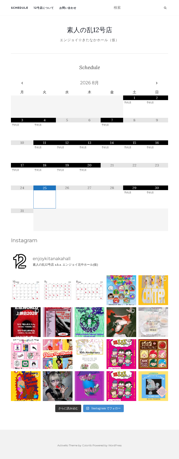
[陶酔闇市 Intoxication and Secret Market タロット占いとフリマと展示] (89, 386)
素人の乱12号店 (89, 29)
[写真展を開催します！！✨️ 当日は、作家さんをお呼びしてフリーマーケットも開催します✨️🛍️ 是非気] (121, 322)
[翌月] (157, 83)
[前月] (22, 83)
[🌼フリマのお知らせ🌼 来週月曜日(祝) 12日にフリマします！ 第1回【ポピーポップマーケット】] (57, 354)
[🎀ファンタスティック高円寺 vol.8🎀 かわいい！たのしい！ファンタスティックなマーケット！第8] (26, 354)
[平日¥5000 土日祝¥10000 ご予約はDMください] (89, 290)
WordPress (115, 445)
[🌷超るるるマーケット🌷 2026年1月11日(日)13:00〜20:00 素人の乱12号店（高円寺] (121, 354)
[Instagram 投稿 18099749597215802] (57, 290)
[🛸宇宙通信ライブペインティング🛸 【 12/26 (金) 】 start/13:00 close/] (57, 386)
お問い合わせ (67, 7)
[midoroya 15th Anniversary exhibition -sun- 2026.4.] (89, 322)
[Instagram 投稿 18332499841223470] (153, 290)
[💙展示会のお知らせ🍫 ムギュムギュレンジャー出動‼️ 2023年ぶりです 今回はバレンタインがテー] (153, 354)
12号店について (44, 7)
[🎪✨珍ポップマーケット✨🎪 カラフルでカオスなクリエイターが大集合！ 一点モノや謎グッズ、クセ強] (121, 290)
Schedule (19, 7)
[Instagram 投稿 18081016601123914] (26, 322)
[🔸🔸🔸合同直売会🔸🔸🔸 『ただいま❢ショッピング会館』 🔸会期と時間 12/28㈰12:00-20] (153, 386)
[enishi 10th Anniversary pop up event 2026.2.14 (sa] (89, 354)
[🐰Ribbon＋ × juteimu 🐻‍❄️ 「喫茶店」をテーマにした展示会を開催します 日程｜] (153, 322)
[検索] (165, 8)
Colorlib (87, 445)
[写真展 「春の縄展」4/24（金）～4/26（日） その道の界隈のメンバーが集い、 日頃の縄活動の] (57, 322)
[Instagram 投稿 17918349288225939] (26, 290)
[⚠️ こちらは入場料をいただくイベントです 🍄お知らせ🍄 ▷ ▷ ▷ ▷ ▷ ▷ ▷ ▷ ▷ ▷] (26, 386)
